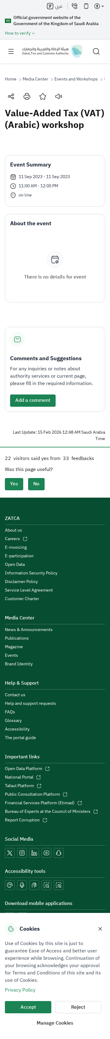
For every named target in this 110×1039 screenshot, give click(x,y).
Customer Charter (22, 599)
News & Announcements (29, 630)
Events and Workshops (76, 79)
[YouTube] (46, 853)
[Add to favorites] (43, 96)
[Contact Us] (74, 6)
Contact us (15, 695)
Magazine (14, 647)
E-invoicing (16, 547)
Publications (17, 638)
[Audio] (59, 96)
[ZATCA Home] (52, 51)
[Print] (27, 96)
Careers (12, 539)
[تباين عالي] (10, 885)
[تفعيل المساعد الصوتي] (22, 885)
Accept (28, 1007)
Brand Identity (19, 664)
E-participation (19, 556)
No (36, 484)
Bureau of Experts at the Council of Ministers (47, 812)
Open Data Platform (23, 769)
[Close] (100, 929)
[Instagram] (22, 853)
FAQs (10, 712)
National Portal (19, 777)
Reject (78, 1007)
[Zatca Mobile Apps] (86, 6)
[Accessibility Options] (99, 6)
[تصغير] (46, 885)
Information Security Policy (31, 573)
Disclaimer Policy (21, 582)
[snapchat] (59, 853)
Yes (14, 484)
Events (11, 655)
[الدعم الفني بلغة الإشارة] (34, 885)
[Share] (11, 96)
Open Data (15, 565)
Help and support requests (30, 704)
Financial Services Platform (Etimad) (40, 803)
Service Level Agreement (29, 590)
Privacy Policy (20, 990)
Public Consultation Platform (32, 794)
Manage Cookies (55, 1023)
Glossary (13, 721)
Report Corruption (22, 820)
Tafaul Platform (19, 786)
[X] (10, 853)
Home (10, 79)
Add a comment (32, 400)
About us (13, 530)
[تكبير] (59, 885)
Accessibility (17, 729)
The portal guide (20, 738)
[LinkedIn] (34, 853)
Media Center (35, 79)
